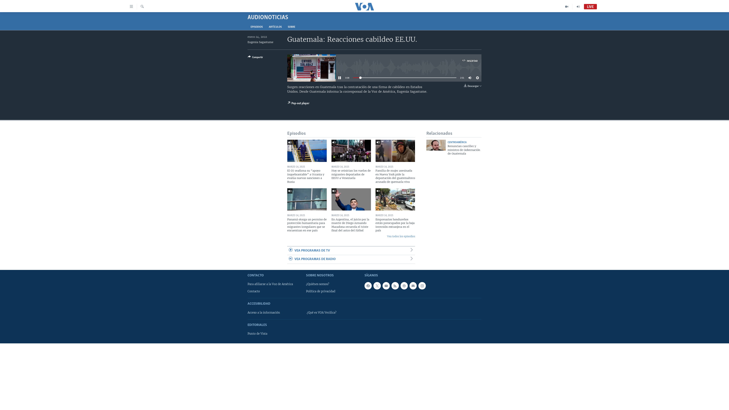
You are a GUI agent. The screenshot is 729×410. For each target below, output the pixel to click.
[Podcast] (404, 285)
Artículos (275, 27)
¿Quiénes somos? (317, 284)
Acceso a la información (264, 312)
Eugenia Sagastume (260, 42)
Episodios (257, 27)
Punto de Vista (257, 333)
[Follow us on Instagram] (422, 285)
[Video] (567, 6)
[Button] (255, 58)
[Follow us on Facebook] (368, 285)
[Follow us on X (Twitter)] (377, 285)
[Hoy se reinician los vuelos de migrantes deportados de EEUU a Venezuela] (351, 151)
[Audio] (578, 6)
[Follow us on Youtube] (386, 285)
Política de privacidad (320, 291)
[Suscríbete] (413, 285)
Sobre (291, 27)
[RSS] (395, 285)
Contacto (254, 291)
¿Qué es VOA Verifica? (321, 312)
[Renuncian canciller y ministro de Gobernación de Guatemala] (436, 145)
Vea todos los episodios (401, 236)
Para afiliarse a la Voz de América (270, 284)
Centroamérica (457, 142)
